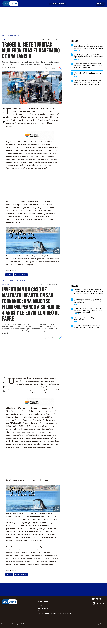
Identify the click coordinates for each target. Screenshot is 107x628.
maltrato (9, 574)
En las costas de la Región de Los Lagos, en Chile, (32, 108)
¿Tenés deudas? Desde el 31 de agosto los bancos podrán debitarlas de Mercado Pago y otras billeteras (88, 56)
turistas (17, 274)
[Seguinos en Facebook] (93, 603)
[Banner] (32, 139)
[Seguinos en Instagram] (100, 603)
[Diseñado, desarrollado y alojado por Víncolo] (103, 624)
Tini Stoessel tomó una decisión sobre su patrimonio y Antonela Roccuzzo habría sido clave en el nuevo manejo (88, 65)
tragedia (9, 274)
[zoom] (32, 87)
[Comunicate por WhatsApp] (104, 603)
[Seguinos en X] (97, 603)
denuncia (24, 574)
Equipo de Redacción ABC (12, 337)
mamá (17, 574)
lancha (24, 274)
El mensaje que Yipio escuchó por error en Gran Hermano (87, 74)
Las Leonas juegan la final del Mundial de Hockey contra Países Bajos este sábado (87, 326)
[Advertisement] (53, 20)
